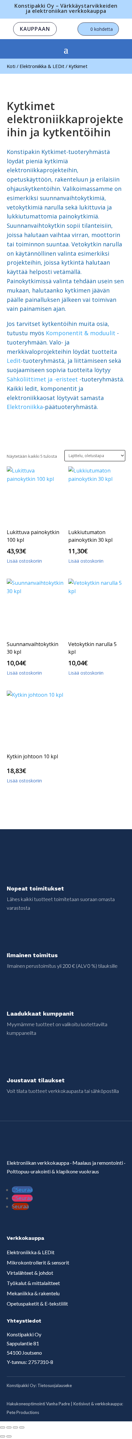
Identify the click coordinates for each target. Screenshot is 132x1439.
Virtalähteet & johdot (30, 1273)
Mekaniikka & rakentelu (33, 1293)
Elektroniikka (25, 407)
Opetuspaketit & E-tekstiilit (37, 1303)
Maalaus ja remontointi (97, 1163)
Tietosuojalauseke (54, 1385)
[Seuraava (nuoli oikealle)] (9, 1436)
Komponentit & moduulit (80, 333)
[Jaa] (15, 1427)
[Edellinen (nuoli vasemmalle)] (2, 1436)
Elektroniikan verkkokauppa (38, 1163)
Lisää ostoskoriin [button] (24, 561)
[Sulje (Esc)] (21, 1427)
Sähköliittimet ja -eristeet (42, 379)
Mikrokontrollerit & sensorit (38, 1262)
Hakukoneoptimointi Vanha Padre (38, 1403)
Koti (11, 66)
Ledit (14, 360)
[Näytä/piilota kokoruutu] (9, 1427)
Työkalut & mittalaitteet (33, 1283)
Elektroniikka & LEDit (42, 66)
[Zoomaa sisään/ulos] (2, 1427)
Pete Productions (23, 1412)
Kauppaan (35, 28)
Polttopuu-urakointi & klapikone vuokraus (53, 1171)
